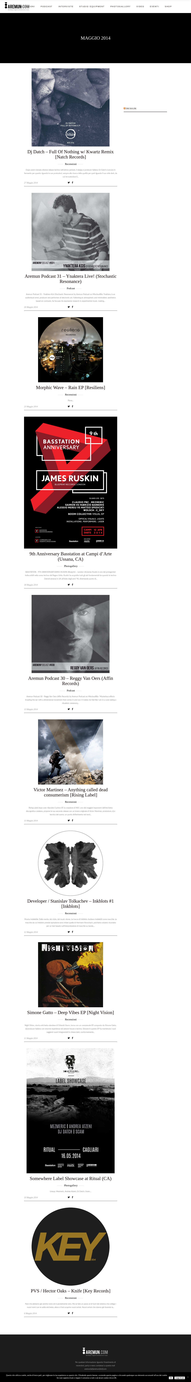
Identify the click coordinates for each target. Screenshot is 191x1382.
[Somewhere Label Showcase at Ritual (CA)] (71, 1110)
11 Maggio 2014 (31, 1038)
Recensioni (71, 163)
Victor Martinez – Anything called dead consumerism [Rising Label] (71, 792)
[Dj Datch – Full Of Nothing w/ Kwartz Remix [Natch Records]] (71, 107)
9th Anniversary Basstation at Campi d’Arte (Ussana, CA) (70, 556)
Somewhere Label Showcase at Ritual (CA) (70, 1178)
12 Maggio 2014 (31, 932)
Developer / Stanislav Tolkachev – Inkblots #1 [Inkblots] (70, 903)
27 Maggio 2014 (31, 183)
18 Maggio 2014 (31, 585)
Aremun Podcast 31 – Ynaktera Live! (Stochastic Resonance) (71, 279)
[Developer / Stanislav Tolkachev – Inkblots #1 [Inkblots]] (70, 863)
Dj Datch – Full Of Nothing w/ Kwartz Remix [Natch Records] (70, 154)
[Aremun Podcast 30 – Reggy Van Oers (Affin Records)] (71, 634)
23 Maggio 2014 (31, 406)
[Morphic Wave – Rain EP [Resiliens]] (70, 349)
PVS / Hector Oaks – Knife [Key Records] (70, 1290)
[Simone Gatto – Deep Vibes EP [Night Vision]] (70, 974)
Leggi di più (179, 1378)
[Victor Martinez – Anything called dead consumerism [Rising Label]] (70, 751)
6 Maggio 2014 (30, 1313)
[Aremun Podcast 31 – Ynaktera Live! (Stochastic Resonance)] (71, 232)
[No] (187, 1377)
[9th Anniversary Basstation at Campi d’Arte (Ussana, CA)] (70, 483)
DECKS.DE (131, 108)
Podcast (71, 288)
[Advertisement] (143, 84)
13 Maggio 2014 (31, 709)
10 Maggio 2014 (31, 1197)
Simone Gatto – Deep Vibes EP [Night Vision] (70, 1012)
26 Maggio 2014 (31, 307)
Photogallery (71, 566)
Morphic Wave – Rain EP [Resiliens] (70, 387)
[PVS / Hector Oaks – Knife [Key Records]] (71, 1247)
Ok (171, 1378)
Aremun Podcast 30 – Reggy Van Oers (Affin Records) (70, 681)
